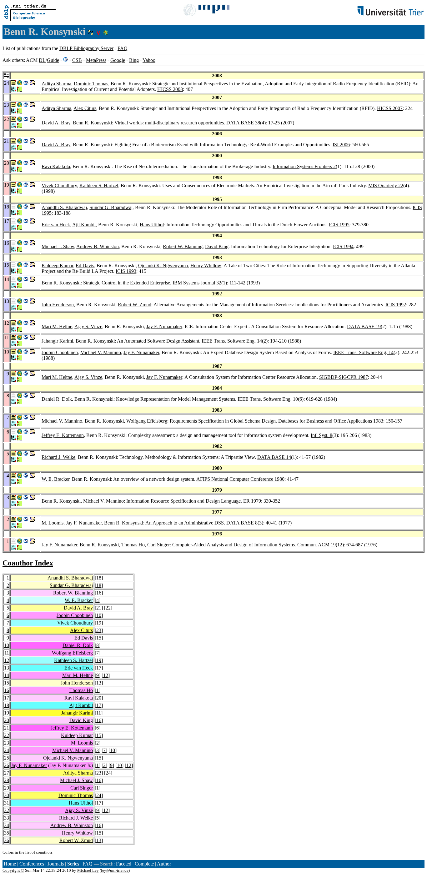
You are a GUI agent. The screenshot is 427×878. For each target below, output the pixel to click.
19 (98, 622)
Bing (134, 60)
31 (6, 802)
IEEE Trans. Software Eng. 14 (232, 341)
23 (98, 630)
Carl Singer (158, 544)
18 (98, 577)
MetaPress (96, 60)
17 (98, 667)
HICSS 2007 (390, 108)
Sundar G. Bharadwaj (111, 207)
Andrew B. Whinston (97, 246)
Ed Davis (85, 265)
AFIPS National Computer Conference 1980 (240, 479)
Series (73, 863)
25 (6, 757)
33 (6, 817)
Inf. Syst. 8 (321, 435)
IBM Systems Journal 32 (197, 282)
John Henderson (58, 304)
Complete (144, 863)
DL (42, 60)
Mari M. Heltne (57, 326)
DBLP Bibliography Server (86, 48)
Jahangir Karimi (57, 341)
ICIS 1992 (395, 304)
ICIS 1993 (126, 271)
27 (6, 772)
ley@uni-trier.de (114, 870)
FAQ (123, 48)
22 (108, 607)
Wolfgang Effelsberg (146, 421)
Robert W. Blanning (183, 246)
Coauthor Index (28, 563)
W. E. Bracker (55, 479)
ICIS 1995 (339, 224)
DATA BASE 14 (274, 457)
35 (6, 832)
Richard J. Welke (58, 457)
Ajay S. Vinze (88, 326)
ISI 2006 (341, 144)
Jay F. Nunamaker (164, 326)
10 (98, 615)
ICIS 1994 (343, 246)
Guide (53, 60)
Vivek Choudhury (59, 185)
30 (6, 795)
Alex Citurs (84, 108)
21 (98, 607)
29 (6, 787)
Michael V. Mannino (100, 352)
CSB (77, 60)
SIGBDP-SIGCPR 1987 (343, 377)
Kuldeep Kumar (57, 265)
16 (98, 592)
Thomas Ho (133, 544)
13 (6, 667)
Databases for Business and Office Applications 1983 (330, 421)
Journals (56, 863)
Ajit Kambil (84, 224)
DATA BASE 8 (242, 522)
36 (6, 840)
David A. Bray (56, 122)
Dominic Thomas (91, 83)
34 (6, 825)
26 (6, 765)
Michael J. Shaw (58, 246)
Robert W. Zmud (134, 304)
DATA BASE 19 (364, 326)
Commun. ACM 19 (316, 544)
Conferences (31, 863)
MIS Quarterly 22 (385, 185)
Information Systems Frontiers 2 (304, 166)
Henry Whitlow (205, 265)
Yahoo (149, 60)
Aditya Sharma (56, 83)
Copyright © (13, 870)
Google (117, 60)
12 (6, 660)
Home (10, 863)
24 (6, 750)
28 (6, 780)
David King (217, 246)
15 (98, 637)
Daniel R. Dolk (57, 399)
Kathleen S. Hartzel (98, 185)
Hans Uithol (152, 224)
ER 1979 (252, 501)
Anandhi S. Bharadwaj (64, 207)
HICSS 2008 (170, 89)
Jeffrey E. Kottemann (63, 435)
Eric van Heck (56, 224)
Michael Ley (88, 870)
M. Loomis (52, 522)
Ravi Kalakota (56, 166)
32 (6, 810)
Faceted (123, 863)
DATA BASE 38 (243, 122)
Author (164, 863)
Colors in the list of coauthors (28, 852)
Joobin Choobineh (60, 352)
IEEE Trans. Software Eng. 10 (268, 399)
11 (6, 652)
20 (98, 697)
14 (6, 675)
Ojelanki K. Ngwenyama (163, 265)
